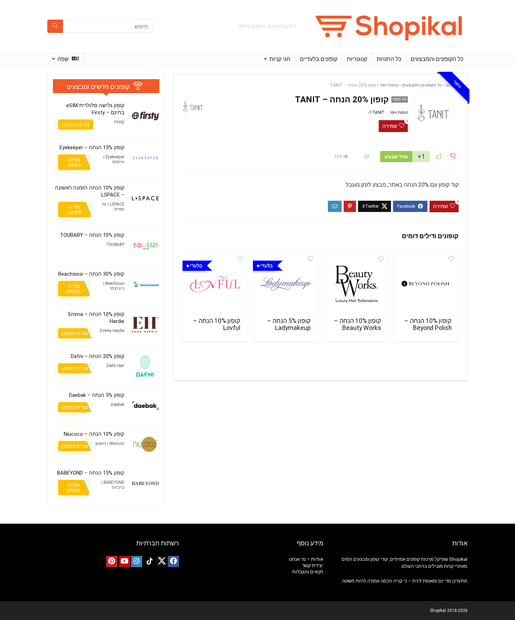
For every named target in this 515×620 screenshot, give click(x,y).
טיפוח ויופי (389, 85)
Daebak (117, 404)
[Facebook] (173, 561)
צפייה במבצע (76, 124)
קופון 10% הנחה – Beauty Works (357, 324)
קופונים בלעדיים (318, 59)
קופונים (452, 85)
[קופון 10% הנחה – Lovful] (215, 284)
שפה (63, 59)
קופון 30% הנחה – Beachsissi (91, 274)
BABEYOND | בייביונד (112, 485)
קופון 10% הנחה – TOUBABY (92, 235)
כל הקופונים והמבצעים (437, 59)
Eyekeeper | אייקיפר (113, 159)
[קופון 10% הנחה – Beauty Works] (356, 284)
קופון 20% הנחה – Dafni (97, 356)
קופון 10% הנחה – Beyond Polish (428, 324)
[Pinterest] (111, 561)
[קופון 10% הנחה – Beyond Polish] (426, 284)
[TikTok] (149, 561)
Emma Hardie (112, 330)
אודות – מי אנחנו (306, 559)
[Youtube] (124, 561)
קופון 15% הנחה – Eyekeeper (92, 147)
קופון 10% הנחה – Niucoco (94, 434)
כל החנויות (389, 59)
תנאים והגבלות (307, 571)
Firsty (119, 121)
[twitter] (161, 561)
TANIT (378, 112)
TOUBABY (115, 244)
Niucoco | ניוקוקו (109, 443)
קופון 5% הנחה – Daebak (96, 395)
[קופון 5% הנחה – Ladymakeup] (285, 284)
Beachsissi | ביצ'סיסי (113, 286)
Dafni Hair (115, 365)
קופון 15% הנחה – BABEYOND (90, 473)
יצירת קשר (312, 565)
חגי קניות (279, 59)
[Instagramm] (136, 561)
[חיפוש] (55, 26)
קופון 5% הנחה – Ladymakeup (289, 324)
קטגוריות (357, 59)
